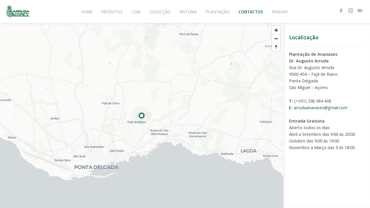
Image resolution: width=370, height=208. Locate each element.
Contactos (250, 11)
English (280, 11)
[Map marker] (141, 115)
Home (87, 11)
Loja (136, 11)
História (188, 11)
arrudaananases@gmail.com (320, 107)
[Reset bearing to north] (276, 47)
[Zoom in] (276, 30)
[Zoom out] (276, 38)
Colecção (160, 11)
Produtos (112, 11)
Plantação (218, 11)
